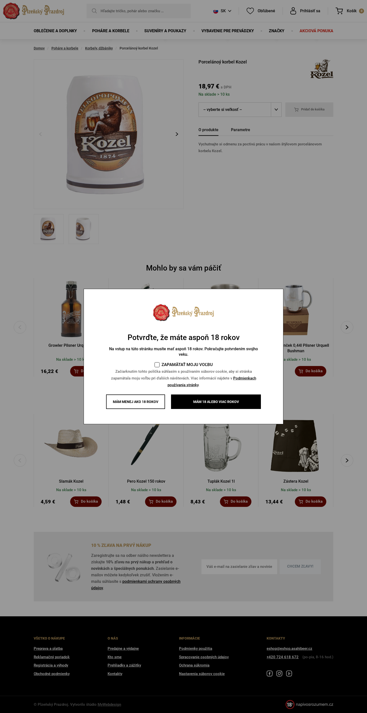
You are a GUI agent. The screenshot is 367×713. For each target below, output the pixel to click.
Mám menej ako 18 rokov (135, 402)
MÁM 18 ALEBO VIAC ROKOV (216, 402)
